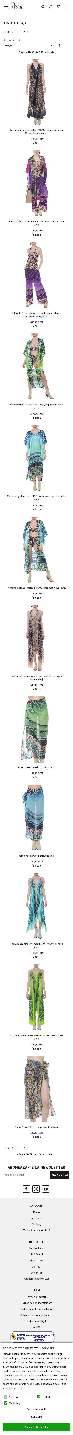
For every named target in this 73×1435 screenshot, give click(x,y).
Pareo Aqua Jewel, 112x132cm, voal (36, 855)
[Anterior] (5, 31)
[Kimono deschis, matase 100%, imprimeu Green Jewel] (36, 366)
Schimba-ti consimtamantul (36, 1315)
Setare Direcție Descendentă (59, 46)
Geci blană (36, 1218)
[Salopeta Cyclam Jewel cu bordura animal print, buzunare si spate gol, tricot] (36, 275)
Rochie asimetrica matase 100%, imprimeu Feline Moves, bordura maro (36, 131)
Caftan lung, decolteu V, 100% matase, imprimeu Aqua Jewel (36, 498)
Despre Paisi (36, 1248)
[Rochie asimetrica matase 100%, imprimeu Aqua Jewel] (36, 906)
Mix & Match (37, 1254)
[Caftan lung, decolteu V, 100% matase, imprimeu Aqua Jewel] (36, 458)
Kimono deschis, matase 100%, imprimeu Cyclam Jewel (36, 223)
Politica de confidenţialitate (36, 1303)
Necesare (14, 1397)
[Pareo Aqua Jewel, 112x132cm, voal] (36, 818)
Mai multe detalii (36, 1409)
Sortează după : (12, 40)
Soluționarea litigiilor (36, 1321)
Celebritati (37, 1272)
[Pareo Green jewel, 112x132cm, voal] (36, 729)
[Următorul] (28, 31)
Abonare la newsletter (36, 1278)
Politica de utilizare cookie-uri (36, 1309)
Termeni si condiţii (36, 1297)
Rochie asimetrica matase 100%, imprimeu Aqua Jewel (36, 945)
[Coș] (66, 7)
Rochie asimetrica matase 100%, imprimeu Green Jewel (36, 1037)
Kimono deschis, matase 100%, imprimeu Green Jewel (36, 406)
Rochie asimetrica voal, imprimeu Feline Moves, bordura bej (36, 677)
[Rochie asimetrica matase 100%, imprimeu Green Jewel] (36, 997)
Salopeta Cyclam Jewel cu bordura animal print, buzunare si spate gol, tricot (36, 314)
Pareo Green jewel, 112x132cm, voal (36, 767)
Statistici (47, 1397)
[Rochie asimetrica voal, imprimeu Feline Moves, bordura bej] (36, 638)
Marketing (15, 1403)
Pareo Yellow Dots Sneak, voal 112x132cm (37, 1127)
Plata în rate (36, 1260)
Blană (36, 1212)
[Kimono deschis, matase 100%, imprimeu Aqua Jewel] (36, 550)
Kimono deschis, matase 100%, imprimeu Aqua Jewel (37, 587)
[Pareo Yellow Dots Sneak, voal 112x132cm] (36, 1089)
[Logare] (51, 7)
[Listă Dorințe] (59, 6)
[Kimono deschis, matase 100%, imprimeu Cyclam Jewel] (36, 183)
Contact (36, 1266)
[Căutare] (43, 7)
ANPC (36, 1327)
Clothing (36, 1224)
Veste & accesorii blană (36, 1230)
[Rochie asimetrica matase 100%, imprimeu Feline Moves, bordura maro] (36, 92)
